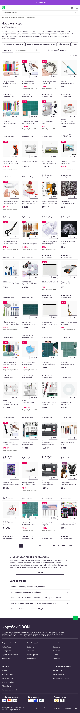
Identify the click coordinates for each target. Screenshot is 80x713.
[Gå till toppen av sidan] (75, 618)
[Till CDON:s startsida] (3, 7)
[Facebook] (44, 708)
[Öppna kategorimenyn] (77, 7)
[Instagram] (36, 708)
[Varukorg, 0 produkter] (72, 7)
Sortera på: (55, 50)
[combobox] (40, 12)
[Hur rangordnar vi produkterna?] (48, 50)
